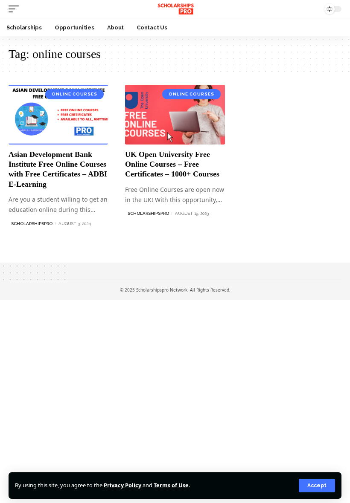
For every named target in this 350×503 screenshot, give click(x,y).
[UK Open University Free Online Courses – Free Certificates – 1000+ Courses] (175, 115)
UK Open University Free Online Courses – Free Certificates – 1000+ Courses (172, 164)
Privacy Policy (122, 485)
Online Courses (74, 94)
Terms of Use (171, 485)
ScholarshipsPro (31, 223)
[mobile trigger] (16, 9)
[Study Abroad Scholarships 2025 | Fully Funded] (174, 9)
